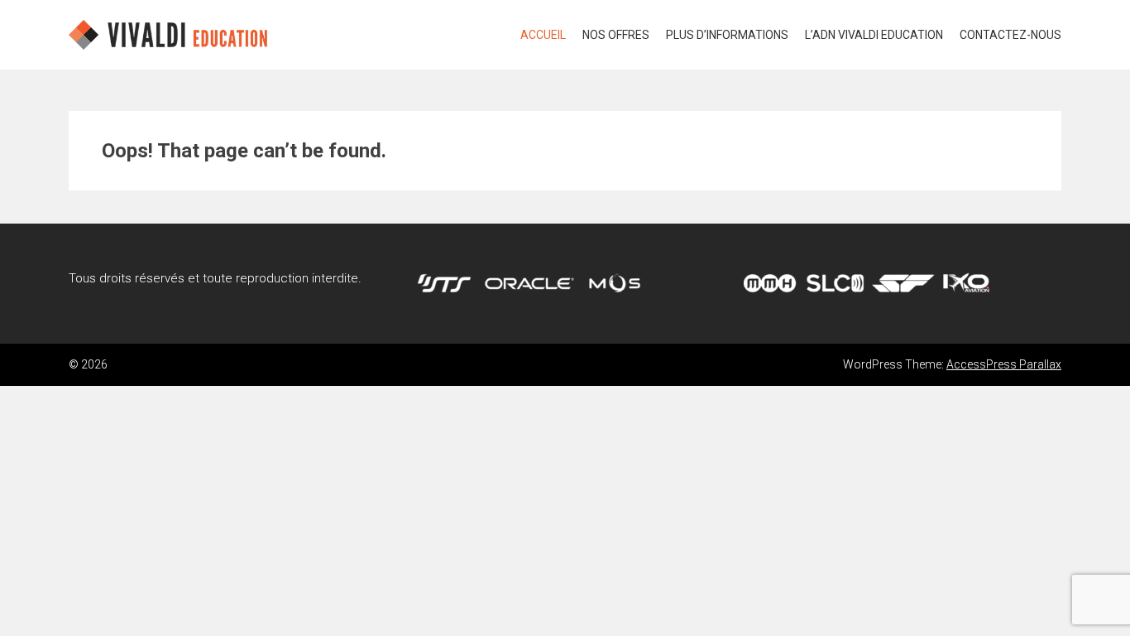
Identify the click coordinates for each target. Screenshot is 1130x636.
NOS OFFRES (615, 34)
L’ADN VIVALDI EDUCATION (874, 34)
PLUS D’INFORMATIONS (727, 34)
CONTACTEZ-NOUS (1010, 34)
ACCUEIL (543, 34)
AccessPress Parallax (1003, 364)
